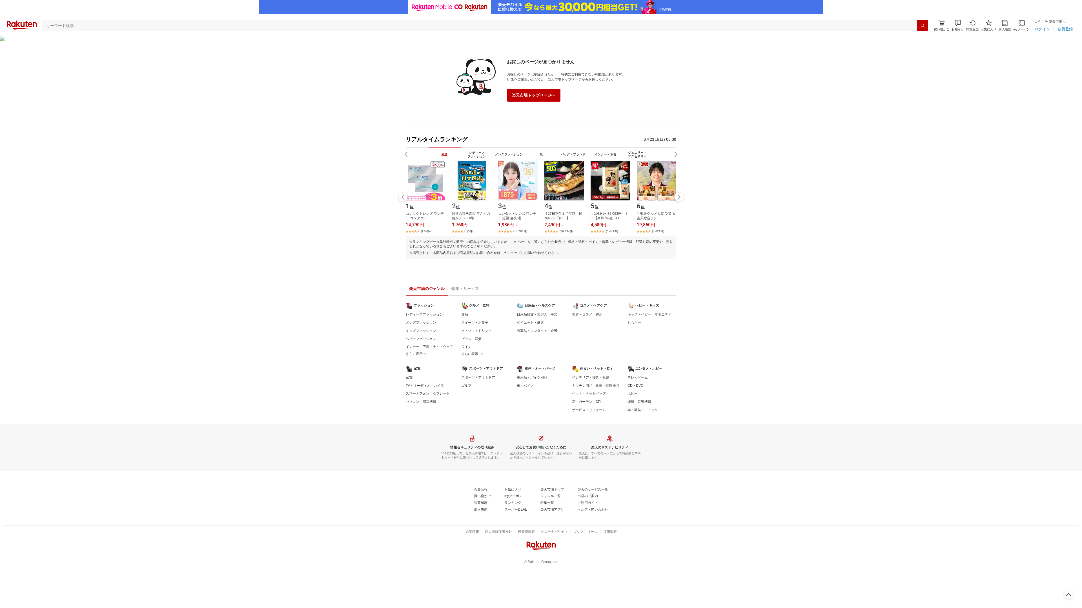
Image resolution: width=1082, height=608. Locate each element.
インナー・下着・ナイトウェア (429, 347)
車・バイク (525, 386)
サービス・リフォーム (589, 410)
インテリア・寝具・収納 (590, 377)
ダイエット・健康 (530, 323)
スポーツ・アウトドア (478, 377)
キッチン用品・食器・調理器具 (595, 386)
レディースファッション (424, 314)
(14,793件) (520, 231)
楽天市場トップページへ (533, 95)
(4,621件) (658, 231)
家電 (409, 377)
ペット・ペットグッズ (589, 393)
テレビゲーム (638, 377)
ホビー (633, 393)
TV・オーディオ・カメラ (425, 386)
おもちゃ (634, 323)
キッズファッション (421, 331)
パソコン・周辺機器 (421, 402)
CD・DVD (635, 386)
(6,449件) (612, 231)
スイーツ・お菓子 (474, 323)
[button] (958, 25)
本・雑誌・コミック (643, 410)
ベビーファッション (421, 339)
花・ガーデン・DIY (586, 402)
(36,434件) (566, 231)
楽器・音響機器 (639, 402)
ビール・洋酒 (471, 339)
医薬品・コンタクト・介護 (537, 331)
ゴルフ (466, 386)
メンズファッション (421, 323)
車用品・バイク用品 (532, 377)
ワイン (466, 347)
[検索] (922, 25)
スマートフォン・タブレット (428, 393)
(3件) (470, 231)
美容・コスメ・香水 (587, 314)
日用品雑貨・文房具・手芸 (537, 314)
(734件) (426, 231)
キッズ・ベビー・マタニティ (649, 314)
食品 (464, 314)
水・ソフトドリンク (476, 331)
